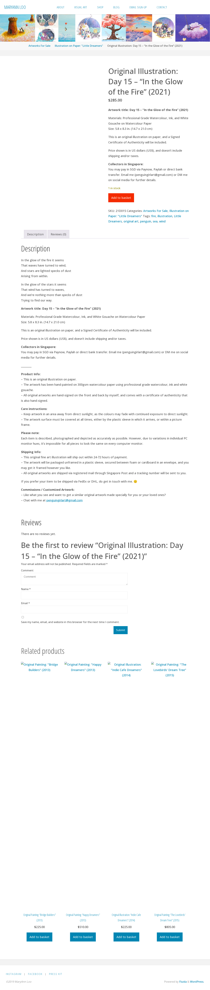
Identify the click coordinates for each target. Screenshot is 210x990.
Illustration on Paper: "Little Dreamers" (79, 46)
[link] (176, 7)
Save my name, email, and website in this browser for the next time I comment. (70, 622)
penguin (145, 221)
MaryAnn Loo (15, 7)
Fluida (182, 981)
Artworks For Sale (39, 46)
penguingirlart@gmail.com (64, 500)
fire (153, 216)
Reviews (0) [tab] (58, 234)
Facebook (35, 974)
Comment (27, 570)
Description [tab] (35, 234)
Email (25, 603)
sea (155, 221)
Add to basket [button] (39, 937)
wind (162, 221)
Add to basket (121, 198)
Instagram (13, 974)
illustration (165, 216)
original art (131, 221)
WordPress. (197, 981)
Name (26, 589)
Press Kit (55, 974)
